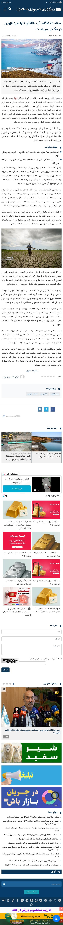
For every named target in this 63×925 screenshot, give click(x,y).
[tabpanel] (31, 713)
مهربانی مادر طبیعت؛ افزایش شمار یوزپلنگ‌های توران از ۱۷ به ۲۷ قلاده (32, 865)
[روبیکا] (50, 900)
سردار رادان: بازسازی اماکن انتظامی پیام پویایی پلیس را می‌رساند (33, 843)
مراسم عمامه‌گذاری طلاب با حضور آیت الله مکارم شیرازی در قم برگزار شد (31, 834)
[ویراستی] (22, 900)
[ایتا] (32, 900)
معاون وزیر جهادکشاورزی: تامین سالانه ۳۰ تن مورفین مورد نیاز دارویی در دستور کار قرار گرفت (30, 823)
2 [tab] (10, 684)
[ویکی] (4, 900)
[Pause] (35, 490)
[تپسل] (3, 473)
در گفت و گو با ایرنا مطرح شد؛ (20, 453)
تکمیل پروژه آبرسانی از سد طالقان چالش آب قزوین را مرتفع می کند (30, 161)
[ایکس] (55, 900)
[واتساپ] (32, 905)
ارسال (5, 669)
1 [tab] (13, 684)
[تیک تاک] (13, 900)
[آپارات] (45, 900)
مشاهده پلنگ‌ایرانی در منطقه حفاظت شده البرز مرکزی (38, 839)
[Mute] (39, 490)
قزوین (28, 370)
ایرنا (36, 9)
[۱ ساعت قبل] (31, 707)
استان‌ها (35, 370)
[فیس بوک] (17, 900)
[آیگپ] (36, 900)
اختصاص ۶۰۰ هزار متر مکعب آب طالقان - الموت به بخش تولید (30, 154)
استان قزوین (32, 394)
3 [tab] (7, 684)
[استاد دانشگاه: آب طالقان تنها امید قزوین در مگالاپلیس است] (31, 58)
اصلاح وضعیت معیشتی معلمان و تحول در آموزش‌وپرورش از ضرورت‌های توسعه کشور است (30, 849)
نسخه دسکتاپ (31, 891)
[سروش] (27, 900)
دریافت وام (17, 489)
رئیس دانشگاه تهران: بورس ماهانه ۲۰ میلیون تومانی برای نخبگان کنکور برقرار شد (32, 732)
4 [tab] (4, 684)
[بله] (41, 900)
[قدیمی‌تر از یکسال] (47, 441)
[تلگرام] (60, 900)
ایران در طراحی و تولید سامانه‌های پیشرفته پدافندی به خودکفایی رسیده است (31, 855)
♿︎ (56, 918)
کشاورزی (44, 394)
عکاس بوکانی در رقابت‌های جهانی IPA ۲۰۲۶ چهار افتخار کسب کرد (33, 817)
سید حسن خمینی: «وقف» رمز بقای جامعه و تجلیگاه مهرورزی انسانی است (32, 829)
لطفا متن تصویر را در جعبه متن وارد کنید (45, 659)
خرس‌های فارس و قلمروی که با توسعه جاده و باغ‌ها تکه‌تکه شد (34, 861)
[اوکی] (8, 900)
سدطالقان (55, 394)
